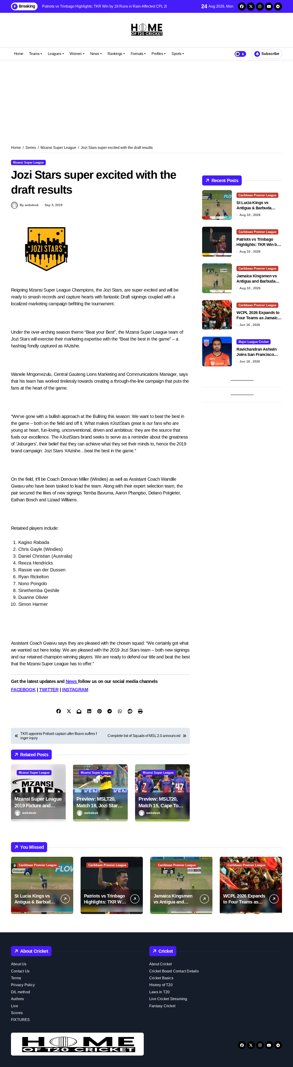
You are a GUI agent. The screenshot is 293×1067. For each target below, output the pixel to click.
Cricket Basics (161, 978)
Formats (137, 54)
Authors (17, 999)
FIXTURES (20, 1020)
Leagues (54, 54)
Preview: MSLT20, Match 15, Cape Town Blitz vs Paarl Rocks (161, 805)
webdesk (29, 813)
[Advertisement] (146, 97)
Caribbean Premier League (257, 195)
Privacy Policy (23, 985)
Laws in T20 (159, 992)
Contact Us (20, 971)
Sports (176, 54)
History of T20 (161, 985)
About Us (19, 964)
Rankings (115, 54)
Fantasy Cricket (162, 1006)
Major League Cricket (254, 342)
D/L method (20, 992)
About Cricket (160, 964)
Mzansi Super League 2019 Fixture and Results (38, 805)
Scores (17, 1013)
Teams (34, 54)
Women (76, 54)
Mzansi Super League (28, 162)
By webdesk (29, 205)
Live (14, 1006)
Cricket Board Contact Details (174, 971)
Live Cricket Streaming (168, 999)
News (94, 54)
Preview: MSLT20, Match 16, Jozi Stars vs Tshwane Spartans (99, 805)
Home (18, 54)
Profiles (157, 54)
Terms (16, 978)
